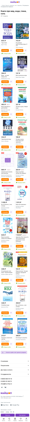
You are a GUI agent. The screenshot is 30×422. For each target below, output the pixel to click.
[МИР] (2, 411)
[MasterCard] (11, 412)
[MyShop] (6, 393)
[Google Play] (14, 405)
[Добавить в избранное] (11, 50)
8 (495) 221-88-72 (6, 381)
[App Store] (4, 405)
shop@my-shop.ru (6, 384)
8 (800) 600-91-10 (6, 379)
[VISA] (7, 412)
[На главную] (15, 3)
